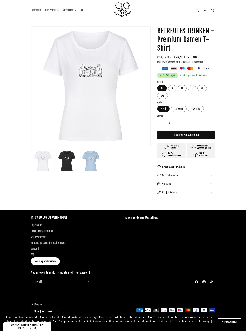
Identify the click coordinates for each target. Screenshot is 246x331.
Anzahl (160, 116)
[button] (69, 10)
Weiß (163, 108)
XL (202, 88)
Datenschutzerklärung (42, 231)
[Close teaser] (52, 320)
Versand (171, 62)
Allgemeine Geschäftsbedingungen (48, 242)
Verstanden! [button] (229, 321)
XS (162, 88)
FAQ (32, 254)
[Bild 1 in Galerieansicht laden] (43, 161)
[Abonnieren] (87, 282)
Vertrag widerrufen (45, 261)
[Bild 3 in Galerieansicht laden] (91, 161)
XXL (162, 95)
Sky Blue (195, 108)
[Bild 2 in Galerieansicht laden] (67, 161)
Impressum (36, 225)
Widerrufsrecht (38, 237)
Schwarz (179, 108)
